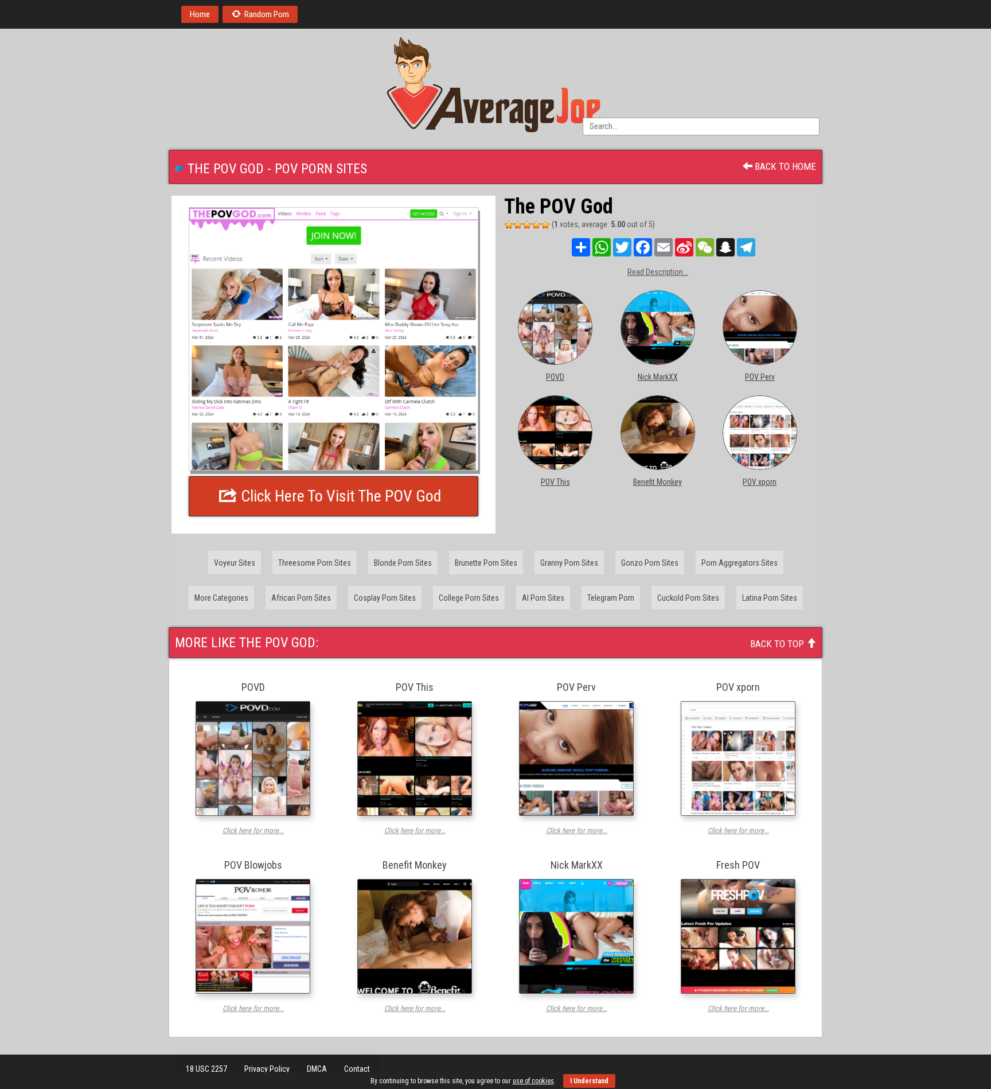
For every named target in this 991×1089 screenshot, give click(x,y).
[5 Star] (545, 225)
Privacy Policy (267, 1069)
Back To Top (778, 643)
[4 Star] (536, 225)
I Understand (589, 1081)
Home (200, 14)
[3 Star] (527, 225)
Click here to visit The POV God (339, 496)
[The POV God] (333, 338)
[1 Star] (508, 225)
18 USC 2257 (206, 1069)
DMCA (317, 1069)
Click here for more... (253, 830)
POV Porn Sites (321, 169)
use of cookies (533, 1081)
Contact (357, 1069)
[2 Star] (517, 225)
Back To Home (784, 166)
